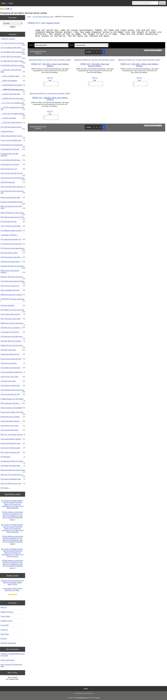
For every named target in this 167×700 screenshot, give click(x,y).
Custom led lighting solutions (13, 421)
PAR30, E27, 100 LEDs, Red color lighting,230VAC (94, 65)
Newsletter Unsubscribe (8, 643)
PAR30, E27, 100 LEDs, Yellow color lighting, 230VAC (139, 65)
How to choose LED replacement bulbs (11, 665)
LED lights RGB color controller (13, 341)
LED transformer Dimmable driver (13, 337)
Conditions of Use (6, 621)
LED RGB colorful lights (13, 350)
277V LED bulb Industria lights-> (13, 127)
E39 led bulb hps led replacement (13, 145)
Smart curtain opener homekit (13, 314)
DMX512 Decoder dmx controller (13, 294)
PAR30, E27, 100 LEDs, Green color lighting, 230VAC (50, 65)
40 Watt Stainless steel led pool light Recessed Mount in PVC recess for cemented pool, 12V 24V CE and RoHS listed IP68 (12, 563)
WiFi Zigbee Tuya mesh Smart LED (13, 310)
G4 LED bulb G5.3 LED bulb (13, 149)
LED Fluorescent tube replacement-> (13, 248)
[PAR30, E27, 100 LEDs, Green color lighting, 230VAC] (50, 59)
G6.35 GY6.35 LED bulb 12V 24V (13, 173)
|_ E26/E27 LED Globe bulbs (13, 94)
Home (3, 3)
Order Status (5, 634)
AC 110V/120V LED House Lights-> (13, 61)
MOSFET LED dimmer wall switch (13, 277)
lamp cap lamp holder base (13, 430)
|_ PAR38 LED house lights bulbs (13, 99)
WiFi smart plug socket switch (13, 319)
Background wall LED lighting (13, 417)
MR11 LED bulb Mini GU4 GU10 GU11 (13, 207)
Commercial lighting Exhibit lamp (13, 372)
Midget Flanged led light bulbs (13, 197)
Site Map (3, 638)
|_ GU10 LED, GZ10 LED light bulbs (13, 71)
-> (13, 66)
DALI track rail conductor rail (13, 286)
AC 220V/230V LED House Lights (43, 16)
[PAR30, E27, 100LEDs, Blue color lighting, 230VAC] (50, 93)
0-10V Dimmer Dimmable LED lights (13, 281)
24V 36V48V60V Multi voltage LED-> (13, 52)
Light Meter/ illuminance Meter (13, 465)
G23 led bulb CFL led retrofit (13, 164)
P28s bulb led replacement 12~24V (13, 217)
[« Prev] (88, 52)
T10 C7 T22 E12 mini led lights (13, 226)
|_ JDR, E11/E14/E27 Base (13, 76)
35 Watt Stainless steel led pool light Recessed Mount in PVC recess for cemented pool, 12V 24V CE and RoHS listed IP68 (12, 514)
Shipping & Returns (7, 612)
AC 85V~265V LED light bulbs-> (13, 57)
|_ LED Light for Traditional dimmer (13, 114)
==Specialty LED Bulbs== (9, 235)
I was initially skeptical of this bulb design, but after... (12, 589)
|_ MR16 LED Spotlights (13, 80)
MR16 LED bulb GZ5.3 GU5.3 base (13, 213)
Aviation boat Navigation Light (13, 443)
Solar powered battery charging (13, 439)
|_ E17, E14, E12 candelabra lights (13, 103)
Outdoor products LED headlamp (13, 408)
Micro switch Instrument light (13, 452)
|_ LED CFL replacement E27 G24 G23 (13, 108)
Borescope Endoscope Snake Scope (13, 470)
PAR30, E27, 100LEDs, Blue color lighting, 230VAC (50, 99)
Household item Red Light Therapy (13, 461)
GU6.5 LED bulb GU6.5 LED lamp (13, 187)
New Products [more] (12, 494)
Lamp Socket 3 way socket (13, 425)
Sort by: (71, 45)
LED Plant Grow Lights (13, 381)
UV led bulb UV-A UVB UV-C (13, 332)
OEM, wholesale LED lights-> (13, 403)
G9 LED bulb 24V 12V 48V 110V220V (13, 154)
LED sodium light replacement (13, 368)
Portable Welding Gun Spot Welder (13, 399)
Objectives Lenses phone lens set (13, 475)
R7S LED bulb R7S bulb (13, 221)
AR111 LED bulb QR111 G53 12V (13, 136)
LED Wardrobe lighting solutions (13, 230)
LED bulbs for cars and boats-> (13, 327)
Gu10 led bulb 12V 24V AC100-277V (13, 178)
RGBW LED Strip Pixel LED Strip (13, 346)
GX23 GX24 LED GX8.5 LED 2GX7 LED (13, 192)
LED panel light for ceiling (13, 253)
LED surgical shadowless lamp (13, 479)
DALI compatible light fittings (13, 290)
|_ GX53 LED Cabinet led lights (13, 122)
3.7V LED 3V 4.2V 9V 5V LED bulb (13, 43)
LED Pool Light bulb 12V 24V (13, 394)
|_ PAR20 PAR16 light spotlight (13, 85)
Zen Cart (97, 697)
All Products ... (5, 488)
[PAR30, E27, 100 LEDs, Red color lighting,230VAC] (95, 59)
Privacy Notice (5, 616)
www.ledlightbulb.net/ (82, 697)
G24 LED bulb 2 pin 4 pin (13, 169)
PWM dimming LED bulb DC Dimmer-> (13, 271)
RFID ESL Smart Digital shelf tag (13, 434)
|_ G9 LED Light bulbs (13, 118)
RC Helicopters (13, 457)
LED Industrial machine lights (13, 385)
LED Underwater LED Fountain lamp (13, 390)
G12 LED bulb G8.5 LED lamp (13, 160)
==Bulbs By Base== (7, 131)
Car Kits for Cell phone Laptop (13, 448)
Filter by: (31, 45)
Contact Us (4, 630)
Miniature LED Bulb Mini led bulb (13, 202)
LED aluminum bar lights (13, 363)
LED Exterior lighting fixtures (13, 354)
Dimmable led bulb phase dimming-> (13, 266)
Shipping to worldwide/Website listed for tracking (13, 654)
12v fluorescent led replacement (13, 244)
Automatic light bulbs (13, 305)
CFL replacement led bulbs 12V (13, 239)
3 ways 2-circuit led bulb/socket (13, 140)
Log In (11, 3)
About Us (4, 607)
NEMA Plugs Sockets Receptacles (13, 323)
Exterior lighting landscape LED (13, 359)
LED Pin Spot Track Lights (13, 377)
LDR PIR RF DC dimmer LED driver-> (13, 300)
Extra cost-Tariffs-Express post (13, 483)
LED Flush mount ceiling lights (13, 257)
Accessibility (5, 625)
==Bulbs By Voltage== (8, 39)
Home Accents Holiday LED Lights (13, 412)
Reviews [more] (12, 575)
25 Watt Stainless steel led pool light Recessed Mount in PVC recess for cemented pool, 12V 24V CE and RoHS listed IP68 (12, 539)
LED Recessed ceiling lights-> (13, 261)
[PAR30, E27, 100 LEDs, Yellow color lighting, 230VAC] (139, 59)
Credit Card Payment (7, 660)
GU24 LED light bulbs (13, 182)
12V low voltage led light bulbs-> (13, 48)
